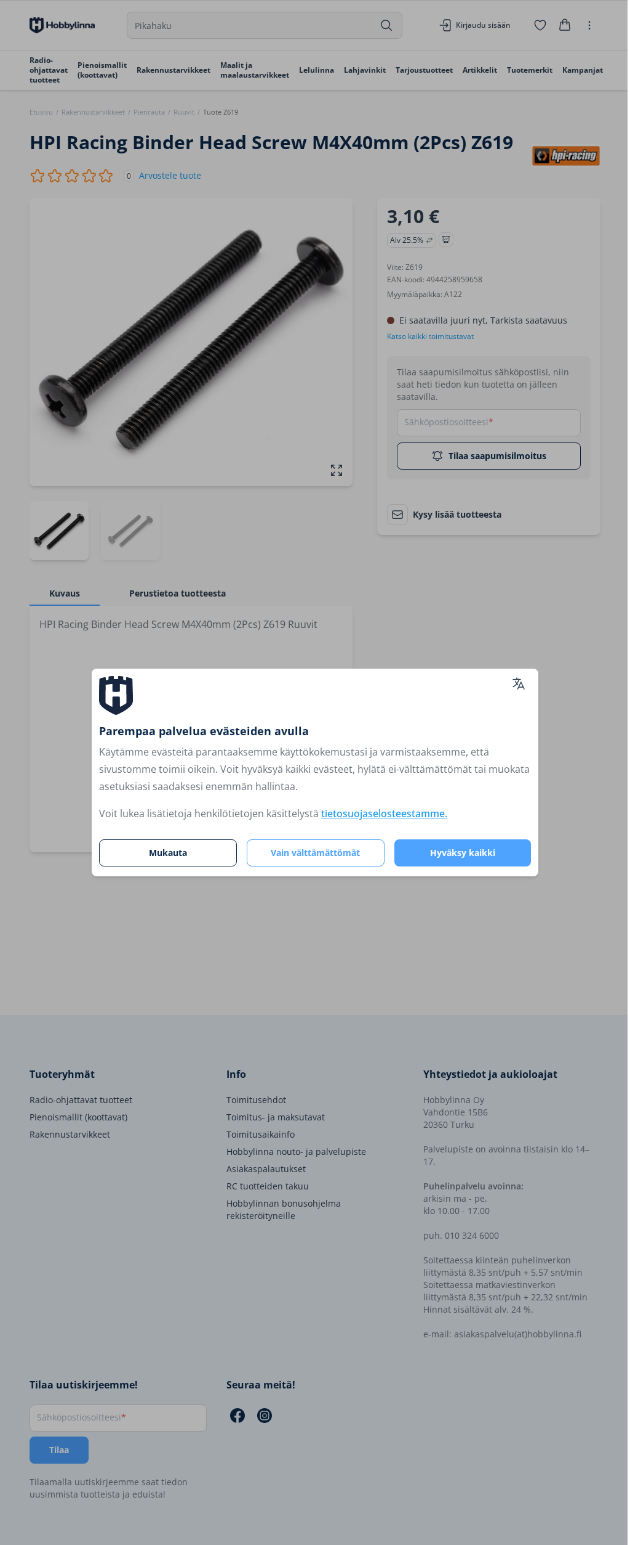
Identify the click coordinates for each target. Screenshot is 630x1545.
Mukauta (168, 852)
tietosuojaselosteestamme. (384, 813)
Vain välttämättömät (315, 852)
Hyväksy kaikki (462, 852)
